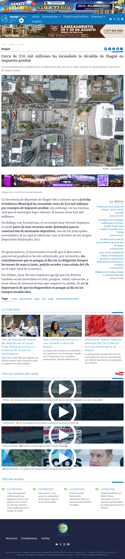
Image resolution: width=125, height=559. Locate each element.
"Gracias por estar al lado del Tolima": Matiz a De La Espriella (110, 210)
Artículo (21, 44)
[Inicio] (4, 19)
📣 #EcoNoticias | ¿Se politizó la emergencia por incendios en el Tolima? (37, 469)
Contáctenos (29, 538)
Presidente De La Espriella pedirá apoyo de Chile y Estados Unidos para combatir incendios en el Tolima (111, 226)
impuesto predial (26, 299)
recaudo (14, 299)
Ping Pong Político (75, 16)
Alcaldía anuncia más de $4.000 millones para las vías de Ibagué (110, 243)
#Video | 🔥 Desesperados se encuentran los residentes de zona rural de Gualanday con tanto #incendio (52, 400)
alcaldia (50, 299)
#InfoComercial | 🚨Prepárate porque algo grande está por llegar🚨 (34, 446)
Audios (37, 21)
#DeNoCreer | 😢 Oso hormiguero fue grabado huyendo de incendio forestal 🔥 (40, 423)
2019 (43, 299)
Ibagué (12, 44)
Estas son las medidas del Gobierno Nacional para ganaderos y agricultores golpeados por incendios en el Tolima (110, 259)
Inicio (35, 16)
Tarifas (45, 538)
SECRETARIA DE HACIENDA (67, 299)
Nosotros (11, 538)
